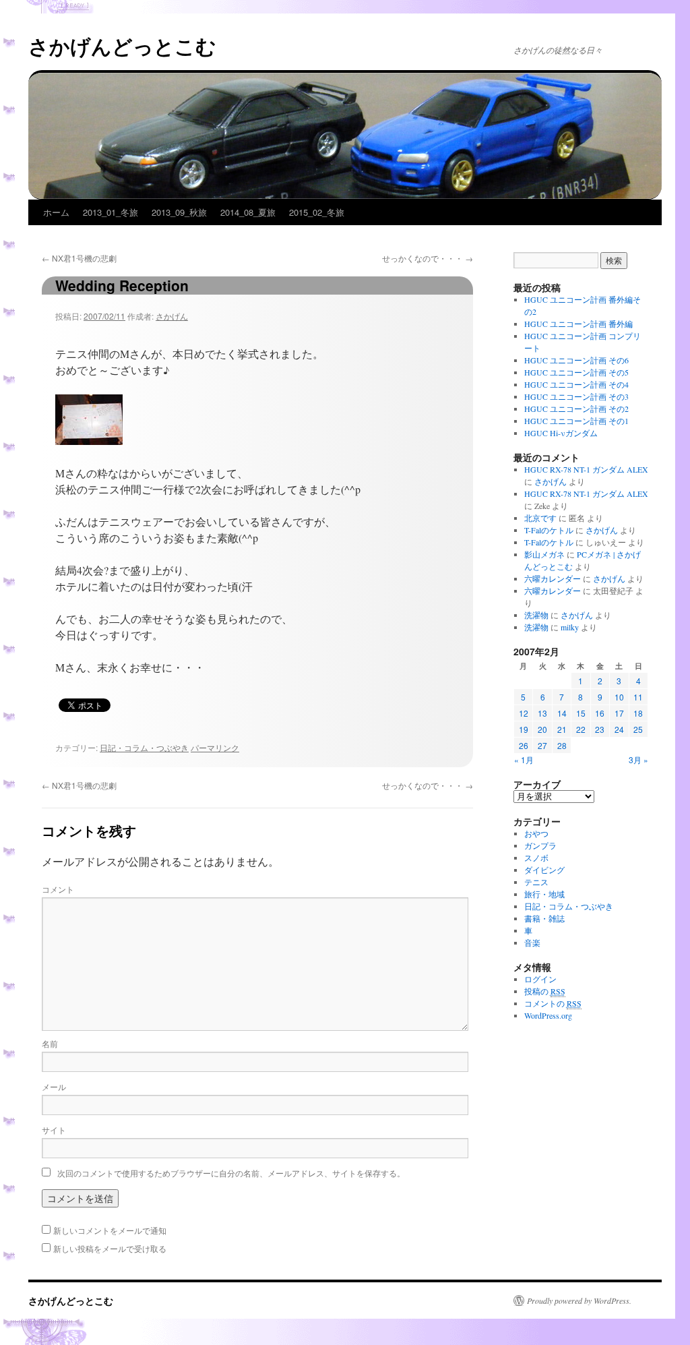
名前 (50, 1043)
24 (619, 729)
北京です (540, 517)
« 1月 (524, 759)
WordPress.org (548, 1015)
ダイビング (544, 869)
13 (542, 713)
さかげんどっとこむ (122, 45)
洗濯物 (536, 614)
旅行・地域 (544, 894)
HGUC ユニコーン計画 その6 (576, 360)
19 (523, 729)
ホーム (56, 212)
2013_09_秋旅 (179, 212)
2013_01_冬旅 (110, 212)
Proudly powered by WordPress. (579, 1300)
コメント (58, 889)
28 (562, 745)
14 (562, 713)
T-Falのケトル (548, 530)
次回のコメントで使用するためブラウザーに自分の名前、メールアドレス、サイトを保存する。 (231, 1172)
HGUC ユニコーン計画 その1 (576, 420)
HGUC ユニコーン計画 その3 (576, 396)
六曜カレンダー (552, 578)
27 (542, 745)
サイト (54, 1129)
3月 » (638, 759)
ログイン (540, 979)
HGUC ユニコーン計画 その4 (576, 384)
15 (581, 713)
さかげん (172, 316)
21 (562, 729)
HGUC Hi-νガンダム (561, 432)
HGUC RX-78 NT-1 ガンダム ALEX (586, 469)
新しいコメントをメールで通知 (109, 1230)
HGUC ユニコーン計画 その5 (576, 372)
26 (523, 745)
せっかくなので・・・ (427, 258)
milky (570, 627)
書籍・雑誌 (544, 918)
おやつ (536, 833)
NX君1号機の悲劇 (79, 258)
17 (619, 713)
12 (523, 713)
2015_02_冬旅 (316, 212)
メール (54, 1086)
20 (542, 729)
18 (638, 713)
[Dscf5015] (89, 441)
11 (638, 697)
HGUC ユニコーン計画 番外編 (578, 323)
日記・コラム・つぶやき (144, 747)
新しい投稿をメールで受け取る (109, 1248)
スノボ (536, 857)
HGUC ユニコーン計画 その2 (576, 408)
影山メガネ (544, 554)
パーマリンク (215, 747)
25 (638, 729)
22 (581, 729)
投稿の (544, 991)
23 (599, 729)
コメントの (553, 1003)
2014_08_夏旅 (248, 212)
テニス (536, 881)
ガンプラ (540, 845)
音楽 (532, 942)
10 (619, 697)
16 (599, 713)
